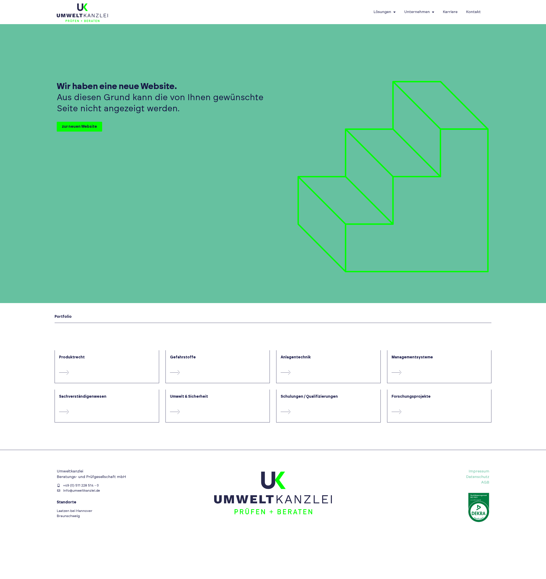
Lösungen (382, 12)
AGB (485, 482)
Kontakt (473, 12)
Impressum (479, 471)
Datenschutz (477, 477)
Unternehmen (417, 12)
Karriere (450, 12)
